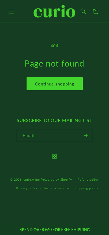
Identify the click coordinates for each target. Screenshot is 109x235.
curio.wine (31, 179)
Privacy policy (27, 188)
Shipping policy (86, 188)
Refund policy (88, 179)
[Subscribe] (86, 135)
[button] (11, 11)
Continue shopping (54, 83)
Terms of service (56, 188)
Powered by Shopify (56, 179)
